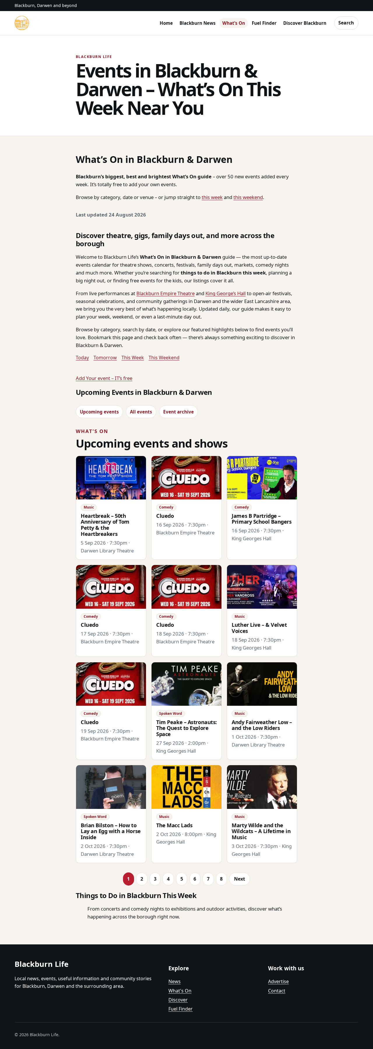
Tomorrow (105, 357)
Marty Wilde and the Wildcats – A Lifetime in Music (261, 831)
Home (166, 23)
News (174, 981)
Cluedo (165, 515)
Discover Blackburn (304, 23)
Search (346, 23)
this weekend (248, 197)
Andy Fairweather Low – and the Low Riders (262, 725)
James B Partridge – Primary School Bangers (261, 518)
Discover (178, 1000)
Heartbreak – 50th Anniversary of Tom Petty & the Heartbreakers (105, 524)
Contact (276, 991)
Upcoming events (99, 412)
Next (239, 879)
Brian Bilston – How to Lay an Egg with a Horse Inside (111, 831)
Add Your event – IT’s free (104, 378)
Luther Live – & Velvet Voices (259, 627)
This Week (133, 357)
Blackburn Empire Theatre (165, 293)
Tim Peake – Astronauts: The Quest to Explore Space (186, 728)
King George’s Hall (225, 293)
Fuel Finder (264, 23)
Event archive (178, 412)
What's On (179, 991)
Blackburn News (198, 23)
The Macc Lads (174, 825)
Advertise (278, 981)
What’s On (233, 23)
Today (82, 357)
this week (212, 197)
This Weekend (164, 357)
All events (141, 412)
